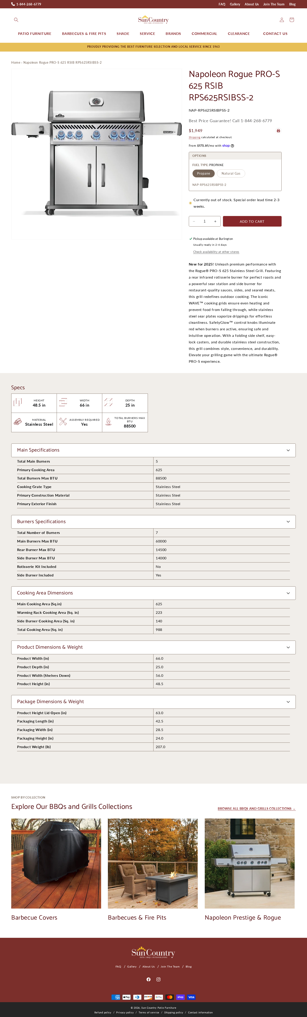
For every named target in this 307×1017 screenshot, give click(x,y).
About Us (252, 4)
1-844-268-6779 (28, 4)
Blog (292, 4)
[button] (16, 20)
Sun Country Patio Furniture (158, 1007)
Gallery (235, 4)
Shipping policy (173, 1012)
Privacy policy (125, 1012)
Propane (203, 173)
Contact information (200, 1012)
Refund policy (102, 1012)
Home (15, 62)
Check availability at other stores (216, 252)
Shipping (195, 137)
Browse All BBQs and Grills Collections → (257, 808)
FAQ (222, 4)
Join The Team (274, 4)
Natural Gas (231, 173)
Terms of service (149, 1012)
